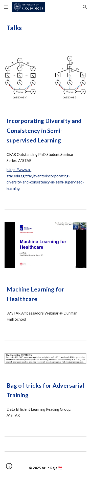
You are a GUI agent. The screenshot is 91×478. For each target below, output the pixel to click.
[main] (45, 31)
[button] (6, 7)
